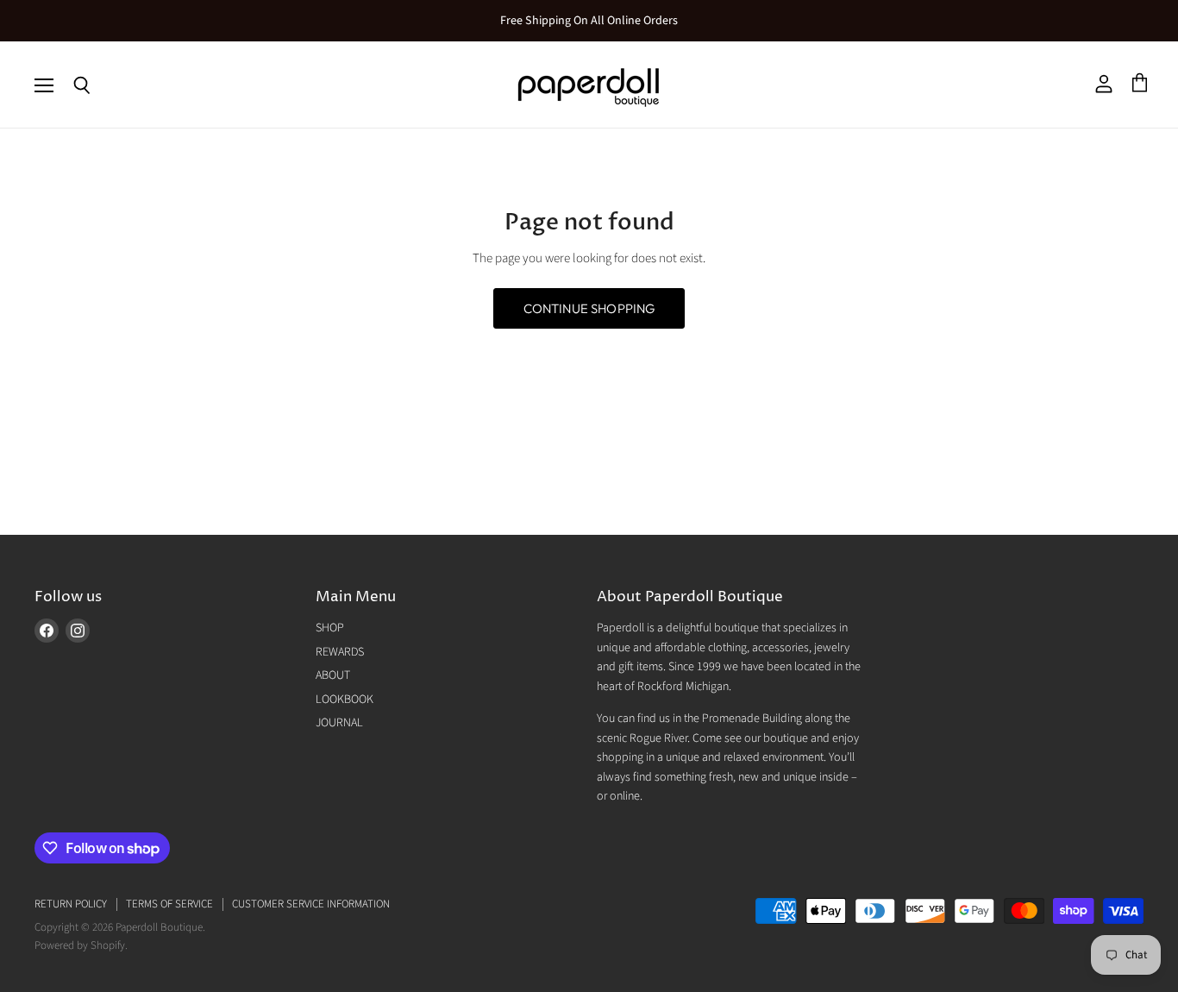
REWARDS (340, 652)
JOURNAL (339, 722)
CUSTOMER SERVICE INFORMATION (311, 904)
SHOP (330, 628)
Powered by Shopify (79, 945)
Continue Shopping (589, 308)
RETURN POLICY (70, 904)
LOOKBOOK (344, 699)
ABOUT (333, 675)
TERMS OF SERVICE (169, 904)
